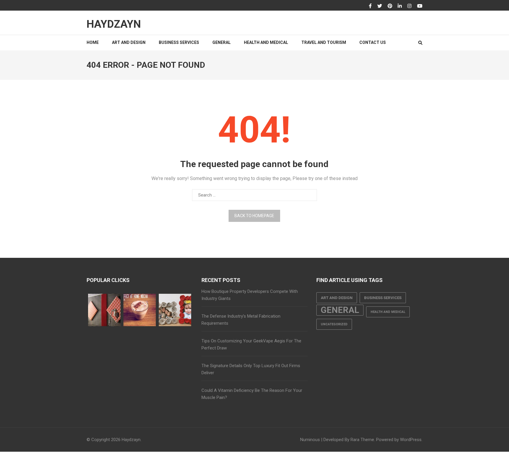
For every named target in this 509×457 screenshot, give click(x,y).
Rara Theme (362, 439)
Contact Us (372, 42)
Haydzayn (114, 24)
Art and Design (129, 42)
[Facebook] (370, 6)
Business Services (179, 42)
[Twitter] (379, 6)
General (221, 42)
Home (93, 42)
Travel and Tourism (323, 42)
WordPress (411, 439)
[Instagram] (409, 6)
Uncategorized (334, 324)
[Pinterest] (390, 6)
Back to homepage (254, 215)
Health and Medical (266, 42)
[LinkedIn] (400, 6)
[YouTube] (419, 6)
